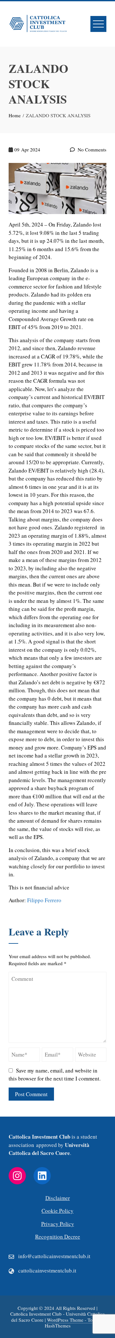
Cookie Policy (57, 1210)
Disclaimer (57, 1198)
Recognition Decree (57, 1236)
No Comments (91, 149)
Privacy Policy (57, 1223)
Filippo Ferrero (44, 900)
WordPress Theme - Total (72, 1320)
